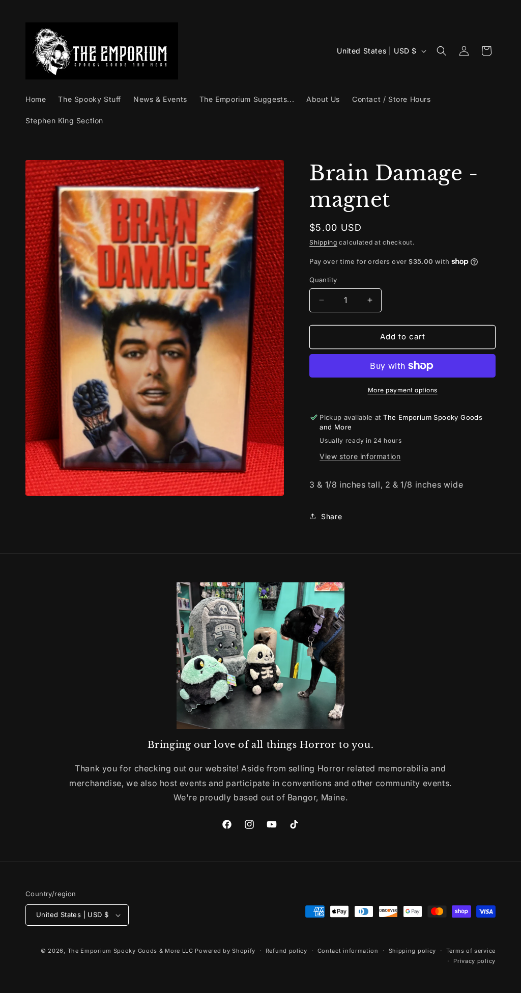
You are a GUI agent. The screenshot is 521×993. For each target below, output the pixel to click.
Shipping (323, 242)
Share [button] (331, 516)
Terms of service (471, 950)
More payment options (403, 390)
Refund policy (286, 950)
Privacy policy (474, 960)
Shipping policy (413, 950)
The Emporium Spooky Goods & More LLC (130, 950)
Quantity (323, 280)
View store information (360, 456)
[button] (441, 51)
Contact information (348, 950)
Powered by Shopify (225, 950)
